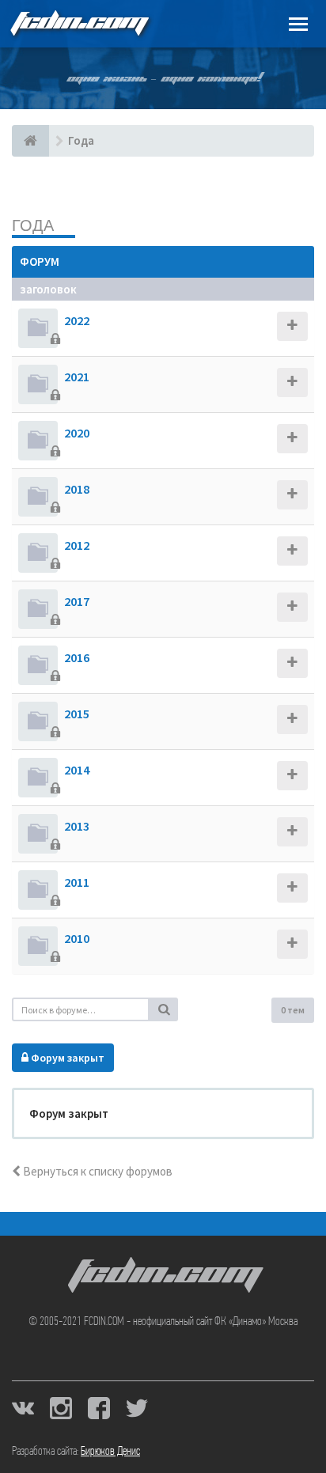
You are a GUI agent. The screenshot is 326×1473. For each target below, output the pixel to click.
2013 (76, 826)
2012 (76, 545)
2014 (76, 770)
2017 (76, 601)
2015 (76, 713)
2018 (76, 489)
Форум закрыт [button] (66, 1058)
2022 (76, 320)
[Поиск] (164, 1009)
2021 (76, 376)
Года (33, 225)
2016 (76, 657)
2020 (76, 433)
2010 (76, 938)
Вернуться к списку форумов (96, 1171)
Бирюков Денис (110, 1451)
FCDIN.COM (78, 23)
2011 (76, 882)
